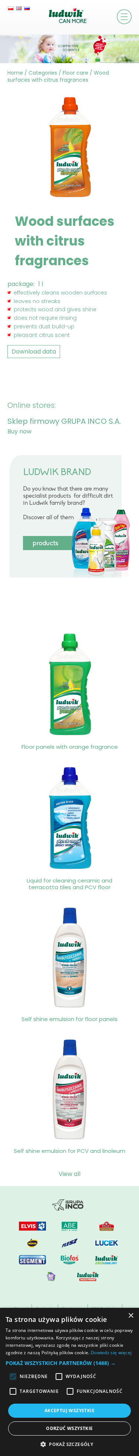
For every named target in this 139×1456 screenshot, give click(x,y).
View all (69, 1174)
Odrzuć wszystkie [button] (69, 1428)
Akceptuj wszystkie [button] (69, 1410)
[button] (69, 1362)
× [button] (130, 1316)
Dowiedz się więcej (111, 1352)
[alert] (69, 1382)
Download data (33, 351)
